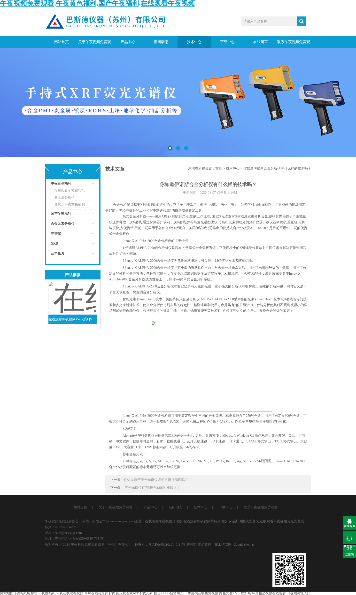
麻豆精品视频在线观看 (269, 593)
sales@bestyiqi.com (68, 533)
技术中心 (194, 42)
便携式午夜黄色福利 (69, 204)
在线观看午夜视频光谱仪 (163, 521)
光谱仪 (56, 233)
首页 (218, 168)
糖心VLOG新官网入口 (170, 593)
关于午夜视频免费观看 (94, 44)
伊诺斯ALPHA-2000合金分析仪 (148, 248)
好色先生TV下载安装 (235, 593)
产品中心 (128, 42)
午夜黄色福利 (61, 183)
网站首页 (61, 42)
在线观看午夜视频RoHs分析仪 (72, 191)
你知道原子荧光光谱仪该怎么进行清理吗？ (156, 480)
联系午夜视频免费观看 (293, 44)
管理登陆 (189, 544)
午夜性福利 (46, 593)
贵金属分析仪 (64, 197)
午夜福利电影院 (25, 593)
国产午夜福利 (61, 214)
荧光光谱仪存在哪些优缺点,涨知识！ (152, 487)
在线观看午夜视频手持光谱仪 (205, 521)
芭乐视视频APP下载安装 (134, 593)
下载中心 (227, 42)
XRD (54, 243)
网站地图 (7, 593)
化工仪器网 (223, 544)
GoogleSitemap (244, 544)
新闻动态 (161, 42)
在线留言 (260, 42)
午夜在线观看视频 (69, 593)
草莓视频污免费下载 (99, 593)
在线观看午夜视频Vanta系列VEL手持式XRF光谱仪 (72, 319)
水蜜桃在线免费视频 (203, 593)
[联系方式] (349, 537)
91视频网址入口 (298, 593)
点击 (87, 184)
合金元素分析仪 (63, 223)
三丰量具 (57, 253)
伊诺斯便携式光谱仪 (243, 521)
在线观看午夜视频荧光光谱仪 (282, 521)
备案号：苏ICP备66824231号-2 (157, 544)
